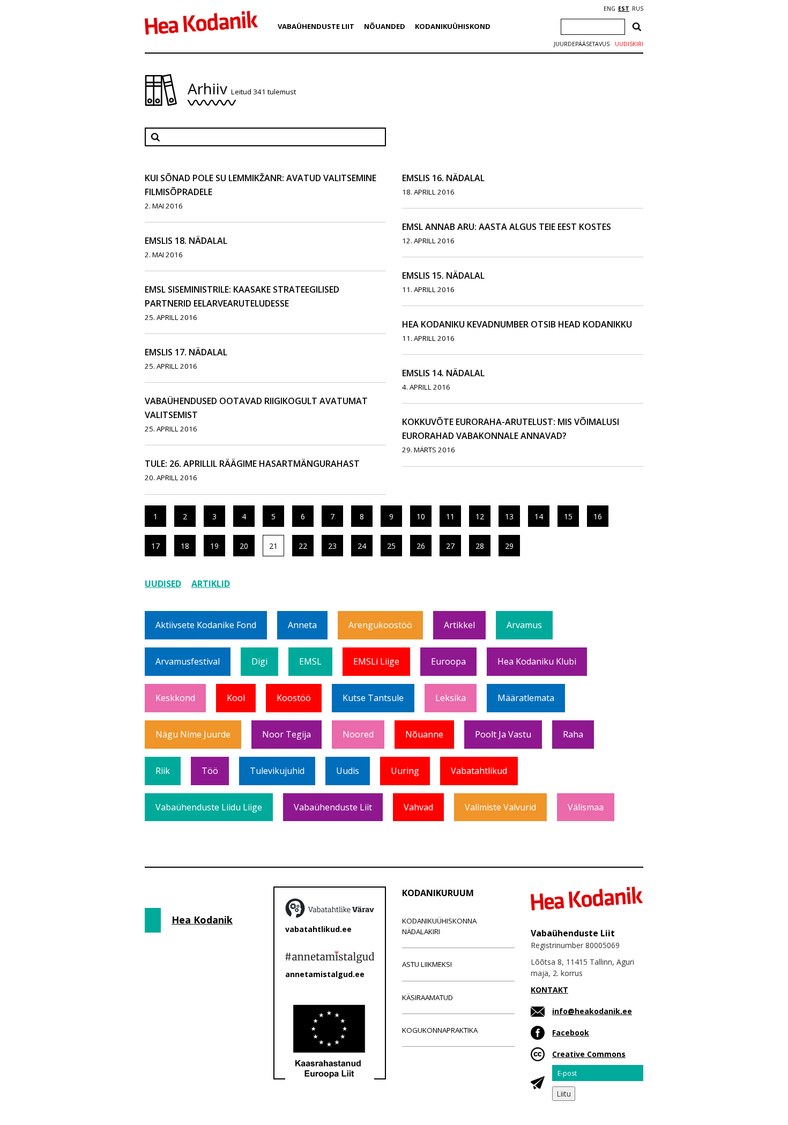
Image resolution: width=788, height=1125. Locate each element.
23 (332, 546)
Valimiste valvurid (500, 807)
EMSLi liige (376, 661)
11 (450, 516)
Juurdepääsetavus (581, 44)
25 (391, 546)
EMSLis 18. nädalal (186, 241)
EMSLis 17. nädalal (186, 352)
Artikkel (459, 625)
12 (479, 516)
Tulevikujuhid (277, 771)
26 (421, 546)
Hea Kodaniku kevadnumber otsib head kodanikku (517, 324)
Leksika (450, 698)
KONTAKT (549, 990)
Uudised (163, 584)
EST (623, 8)
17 (155, 546)
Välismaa (586, 807)
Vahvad (418, 807)
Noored (358, 734)
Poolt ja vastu (503, 734)
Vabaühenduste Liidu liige (208, 807)
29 (509, 546)
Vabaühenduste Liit (316, 26)
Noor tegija (286, 734)
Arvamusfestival (187, 661)
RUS (637, 8)
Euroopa (448, 661)
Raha (573, 734)
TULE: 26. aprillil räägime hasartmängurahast (252, 464)
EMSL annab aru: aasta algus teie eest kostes (506, 227)
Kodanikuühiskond (452, 26)
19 (214, 546)
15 (568, 516)
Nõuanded (384, 26)
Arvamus (524, 625)
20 (244, 546)
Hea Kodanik (202, 919)
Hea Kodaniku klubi (536, 661)
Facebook (570, 1032)
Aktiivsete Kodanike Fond (205, 625)
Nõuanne (424, 734)
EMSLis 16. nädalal (443, 178)
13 (509, 516)
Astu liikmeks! (427, 964)
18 (185, 546)
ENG (609, 8)
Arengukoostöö (380, 625)
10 (421, 516)
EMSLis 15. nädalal (443, 275)
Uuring (405, 771)
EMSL (310, 661)
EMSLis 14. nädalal (443, 373)
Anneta (302, 625)
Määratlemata (525, 698)
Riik (162, 771)
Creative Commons (589, 1054)
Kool (236, 698)
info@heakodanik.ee (592, 1011)
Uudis (347, 771)
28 (479, 546)
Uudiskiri (629, 44)
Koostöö (294, 698)
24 (362, 546)
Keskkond (175, 698)
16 (597, 516)
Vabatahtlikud (479, 771)
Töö (210, 771)
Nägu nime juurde (193, 734)
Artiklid (210, 584)
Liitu (563, 1094)
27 (450, 546)
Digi (259, 661)
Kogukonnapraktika (440, 1030)
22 (303, 546)
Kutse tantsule (373, 698)
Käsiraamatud (427, 997)
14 (538, 516)
